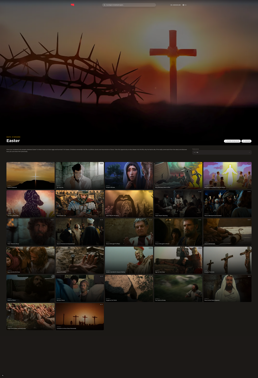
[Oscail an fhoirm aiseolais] (2, 375)
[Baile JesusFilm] (72, 5)
